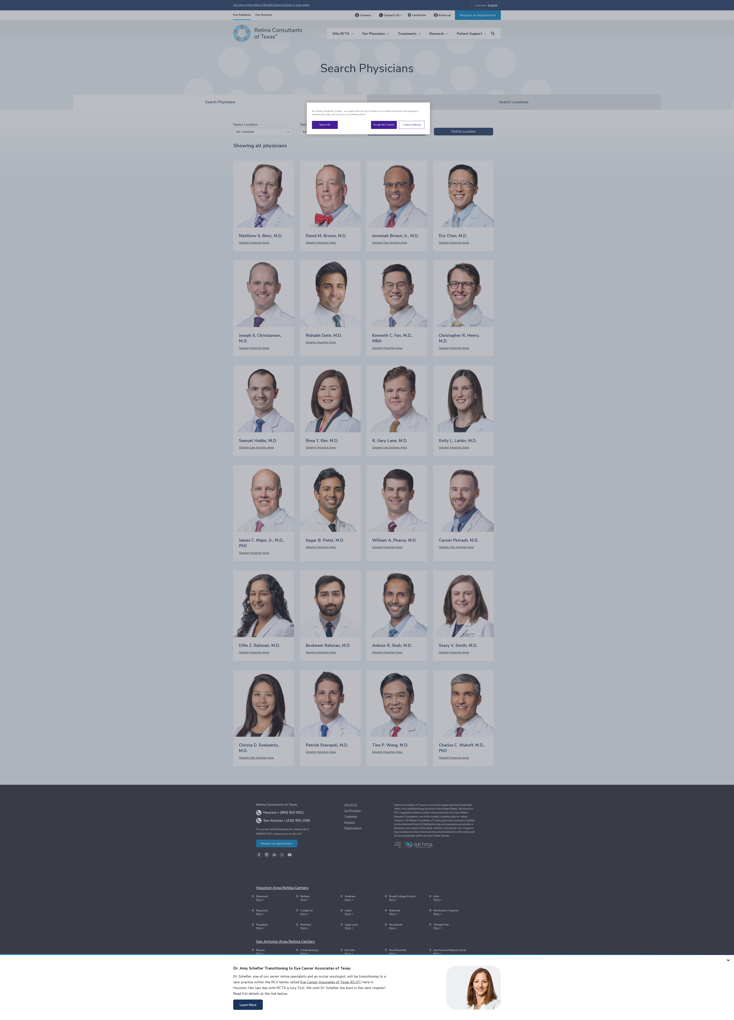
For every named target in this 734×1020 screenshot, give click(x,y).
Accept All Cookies (383, 124)
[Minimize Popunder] (728, 960)
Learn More (248, 1005)
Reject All (324, 124)
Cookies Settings (412, 124)
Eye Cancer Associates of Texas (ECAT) (331, 982)
